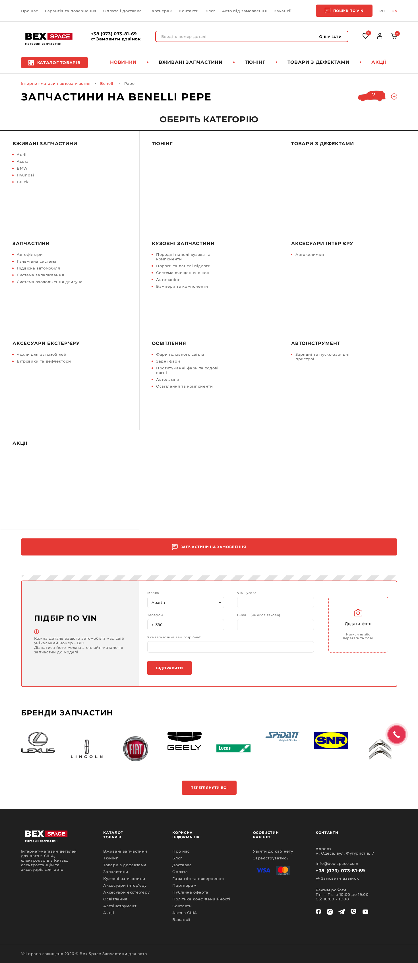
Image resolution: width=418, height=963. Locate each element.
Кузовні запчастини (183, 243)
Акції (378, 62)
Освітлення (169, 343)
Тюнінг (255, 62)
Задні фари (168, 361)
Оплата (180, 871)
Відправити (169, 668)
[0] (394, 37)
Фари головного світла (180, 354)
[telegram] (341, 912)
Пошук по (348, 11)
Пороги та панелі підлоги (183, 266)
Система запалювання (40, 275)
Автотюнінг (168, 279)
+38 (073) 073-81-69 (114, 33)
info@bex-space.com (337, 863)
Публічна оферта (190, 892)
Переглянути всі (209, 787)
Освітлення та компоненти (184, 386)
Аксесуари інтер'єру (322, 243)
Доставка (182, 865)
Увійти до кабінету (273, 851)
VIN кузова (246, 593)
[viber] (353, 912)
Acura (22, 161)
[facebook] (318, 912)
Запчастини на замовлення (213, 547)
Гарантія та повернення (70, 11)
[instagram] (330, 912)
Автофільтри (30, 254)
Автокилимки (309, 254)
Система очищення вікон (182, 272)
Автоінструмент (315, 343)
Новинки (123, 62)
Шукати (332, 37)
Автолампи (167, 379)
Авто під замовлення (244, 11)
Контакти (188, 11)
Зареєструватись (271, 858)
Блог (211, 11)
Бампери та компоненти (182, 286)
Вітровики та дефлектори (44, 361)
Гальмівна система (37, 261)
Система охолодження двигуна (50, 281)
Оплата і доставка (122, 11)
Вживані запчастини (191, 62)
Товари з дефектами (318, 62)
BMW (22, 168)
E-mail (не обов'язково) (258, 615)
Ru (382, 11)
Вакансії (282, 11)
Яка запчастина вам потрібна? (173, 637)
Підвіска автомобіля (38, 268)
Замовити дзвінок (118, 39)
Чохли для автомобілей (42, 354)
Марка (153, 593)
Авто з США (184, 912)
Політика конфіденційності (201, 899)
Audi (22, 154)
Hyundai (25, 175)
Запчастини (31, 243)
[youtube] (365, 911)
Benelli (107, 83)
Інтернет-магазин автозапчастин (56, 83)
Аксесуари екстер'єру (46, 343)
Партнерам (160, 11)
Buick (22, 182)
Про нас (29, 11)
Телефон (155, 615)
